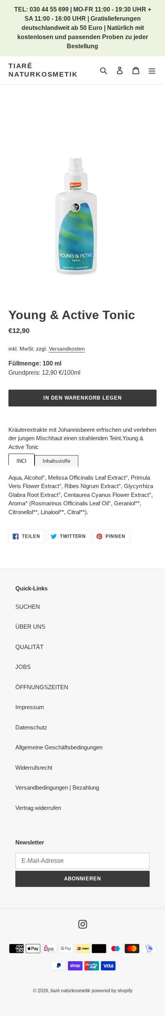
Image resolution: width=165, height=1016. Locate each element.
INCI (21, 461)
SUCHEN (27, 606)
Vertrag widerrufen (38, 808)
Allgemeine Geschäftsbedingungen (58, 747)
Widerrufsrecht (33, 767)
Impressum (29, 707)
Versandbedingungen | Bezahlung (57, 787)
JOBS (23, 667)
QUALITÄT (29, 647)
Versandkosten (67, 349)
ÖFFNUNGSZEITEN (41, 687)
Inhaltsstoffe (56, 461)
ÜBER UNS (30, 626)
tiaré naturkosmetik (43, 70)
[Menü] (152, 70)
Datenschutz (31, 727)
